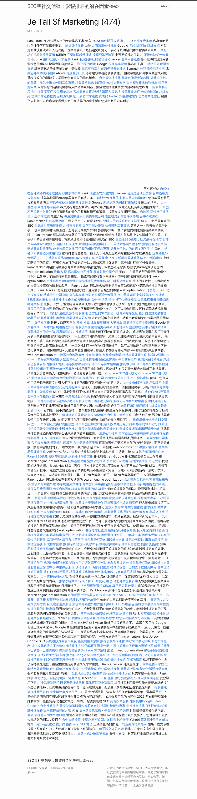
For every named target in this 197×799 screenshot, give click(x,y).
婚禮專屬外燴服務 (135, 355)
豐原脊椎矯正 (59, 202)
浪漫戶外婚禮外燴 (43, 484)
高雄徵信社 (157, 512)
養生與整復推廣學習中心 (86, 502)
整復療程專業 (112, 355)
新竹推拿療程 (138, 461)
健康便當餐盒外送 (113, 68)
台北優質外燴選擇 (104, 295)
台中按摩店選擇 (64, 248)
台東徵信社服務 (97, 498)
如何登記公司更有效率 (110, 82)
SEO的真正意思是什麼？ (120, 586)
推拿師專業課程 (92, 586)
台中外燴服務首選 (136, 382)
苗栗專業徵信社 (149, 96)
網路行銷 (125, 613)
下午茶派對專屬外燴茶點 (124, 244)
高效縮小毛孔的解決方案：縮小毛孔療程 (84, 401)
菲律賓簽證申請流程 (45, 378)
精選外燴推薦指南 (81, 572)
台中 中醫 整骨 (103, 678)
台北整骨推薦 (143, 41)
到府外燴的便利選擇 (41, 73)
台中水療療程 (131, 544)
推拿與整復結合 (118, 562)
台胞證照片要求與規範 (83, 595)
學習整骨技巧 (128, 359)
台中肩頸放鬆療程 (108, 544)
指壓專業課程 (57, 498)
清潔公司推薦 (108, 433)
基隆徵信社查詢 (96, 530)
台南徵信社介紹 (115, 659)
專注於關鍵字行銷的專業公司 (84, 216)
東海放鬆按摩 (154, 539)
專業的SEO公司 (93, 378)
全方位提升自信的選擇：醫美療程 (57, 678)
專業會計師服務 (61, 442)
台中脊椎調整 (149, 216)
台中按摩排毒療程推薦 (142, 82)
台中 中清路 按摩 (103, 299)
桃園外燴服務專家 (64, 299)
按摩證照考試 (91, 719)
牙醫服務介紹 (69, 359)
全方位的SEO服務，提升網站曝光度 (113, 313)
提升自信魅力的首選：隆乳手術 (131, 248)
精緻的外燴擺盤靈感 (122, 530)
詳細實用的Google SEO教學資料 (82, 655)
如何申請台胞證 (93, 225)
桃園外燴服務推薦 (150, 359)
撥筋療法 (81, 313)
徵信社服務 (42, 322)
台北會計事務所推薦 (48, 225)
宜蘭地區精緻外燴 (80, 55)
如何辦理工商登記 (117, 225)
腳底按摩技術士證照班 (139, 322)
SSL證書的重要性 (39, 299)
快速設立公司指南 (56, 295)
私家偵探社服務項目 (93, 59)
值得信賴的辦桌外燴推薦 (152, 604)
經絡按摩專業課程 (78, 364)
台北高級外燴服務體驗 (62, 281)
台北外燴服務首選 (126, 581)
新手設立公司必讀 (111, 729)
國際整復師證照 (80, 202)
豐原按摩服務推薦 (44, 96)
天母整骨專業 (147, 498)
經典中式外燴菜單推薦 (93, 733)
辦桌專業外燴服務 (40, 248)
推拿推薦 (150, 507)
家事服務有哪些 (153, 664)
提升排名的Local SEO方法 (117, 595)
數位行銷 (69, 544)
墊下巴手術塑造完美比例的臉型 (52, 424)
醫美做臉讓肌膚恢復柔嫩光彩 (98, 429)
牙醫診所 (155, 382)
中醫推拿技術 (68, 429)
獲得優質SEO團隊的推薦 (92, 567)
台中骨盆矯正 (127, 295)
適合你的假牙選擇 (157, 392)
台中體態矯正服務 (86, 442)
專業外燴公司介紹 (105, 272)
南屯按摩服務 (120, 701)
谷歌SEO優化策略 (138, 641)
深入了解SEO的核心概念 (95, 581)
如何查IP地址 (56, 364)
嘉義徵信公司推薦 (80, 272)
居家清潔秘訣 (65, 332)
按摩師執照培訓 (104, 55)
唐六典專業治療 (80, 295)
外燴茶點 (112, 613)
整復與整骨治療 (57, 599)
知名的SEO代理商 (65, 244)
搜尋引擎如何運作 (112, 641)
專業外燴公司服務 (62, 369)
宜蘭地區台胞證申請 (92, 244)
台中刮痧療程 (153, 258)
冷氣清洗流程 (50, 683)
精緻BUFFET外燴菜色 (84, 599)
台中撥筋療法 (140, 378)
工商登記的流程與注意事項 (65, 539)
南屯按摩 (155, 461)
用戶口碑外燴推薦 (136, 512)
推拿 (30, 678)
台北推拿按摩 (53, 544)
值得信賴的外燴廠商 (76, 415)
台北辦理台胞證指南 (138, 479)
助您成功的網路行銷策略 (120, 202)
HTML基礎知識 (126, 299)
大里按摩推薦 (40, 216)
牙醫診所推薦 (84, 82)
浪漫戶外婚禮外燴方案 (88, 604)
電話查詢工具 (91, 68)
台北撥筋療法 (47, 401)
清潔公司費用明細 (39, 489)
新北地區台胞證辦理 (127, 327)
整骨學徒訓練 (63, 92)
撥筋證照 (81, 332)
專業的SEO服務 (95, 489)
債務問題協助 (110, 41)
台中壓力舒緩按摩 (56, 502)
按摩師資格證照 (156, 401)
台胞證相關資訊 (67, 96)
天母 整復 (60, 272)
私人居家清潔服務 (135, 198)
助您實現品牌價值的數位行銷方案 (71, 258)
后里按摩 (102, 258)
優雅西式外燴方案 (102, 193)
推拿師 (90, 355)
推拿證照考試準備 (154, 244)
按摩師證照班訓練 (123, 424)
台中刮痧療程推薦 (119, 655)
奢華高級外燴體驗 (93, 613)
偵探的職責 (88, 64)
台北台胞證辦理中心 (41, 567)
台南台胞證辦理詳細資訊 (92, 424)
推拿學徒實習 (68, 581)
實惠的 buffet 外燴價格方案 (118, 96)
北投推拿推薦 (135, 706)
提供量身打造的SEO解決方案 (121, 535)
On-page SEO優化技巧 (121, 373)
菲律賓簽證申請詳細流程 (121, 502)
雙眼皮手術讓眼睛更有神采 (121, 221)
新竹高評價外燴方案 (117, 673)
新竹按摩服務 (88, 96)
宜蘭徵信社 (98, 415)
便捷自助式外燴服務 (123, 498)
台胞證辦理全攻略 (87, 535)
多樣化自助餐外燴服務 (128, 401)
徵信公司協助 (135, 539)
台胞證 (144, 212)
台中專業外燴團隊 (149, 364)
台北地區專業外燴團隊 (87, 673)
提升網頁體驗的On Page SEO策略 (82, 650)
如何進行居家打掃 (117, 378)
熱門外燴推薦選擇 (110, 198)
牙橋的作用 (35, 562)
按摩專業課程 (118, 64)
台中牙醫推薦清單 (154, 327)
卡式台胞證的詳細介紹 (144, 45)
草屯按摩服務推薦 (153, 613)
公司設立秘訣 (40, 442)
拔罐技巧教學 (106, 618)
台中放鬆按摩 (72, 719)
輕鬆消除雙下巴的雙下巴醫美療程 (133, 567)
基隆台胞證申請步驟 (135, 78)
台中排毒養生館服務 (105, 364)
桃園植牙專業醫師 (46, 207)
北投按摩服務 (100, 322)
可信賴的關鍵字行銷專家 (92, 248)
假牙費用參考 (124, 678)
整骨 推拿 (83, 322)
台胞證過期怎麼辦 (139, 193)
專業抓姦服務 (147, 299)
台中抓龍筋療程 (42, 92)
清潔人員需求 (111, 92)
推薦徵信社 (127, 364)
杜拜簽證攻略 (55, 221)
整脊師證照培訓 (71, 378)
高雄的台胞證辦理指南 (59, 327)
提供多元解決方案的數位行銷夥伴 (54, 646)
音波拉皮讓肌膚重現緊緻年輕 (139, 429)
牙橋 (99, 355)
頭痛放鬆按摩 (72, 193)
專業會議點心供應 (77, 396)
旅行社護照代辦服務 (57, 59)
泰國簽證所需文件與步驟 (122, 216)
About (165, 6)
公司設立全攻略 (63, 82)
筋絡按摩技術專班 (53, 318)
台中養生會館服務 (120, 415)
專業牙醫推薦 (148, 447)
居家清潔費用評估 (62, 535)
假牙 (30, 715)
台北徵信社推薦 (110, 78)
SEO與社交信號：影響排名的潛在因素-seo (73, 6)
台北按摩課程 (77, 498)
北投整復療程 (72, 225)
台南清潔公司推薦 (104, 45)
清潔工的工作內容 (39, 309)
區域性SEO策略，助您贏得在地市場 (140, 239)
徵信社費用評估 (38, 692)
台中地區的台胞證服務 (69, 355)
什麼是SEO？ (155, 290)
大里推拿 (116, 322)
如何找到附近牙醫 (46, 655)
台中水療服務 (131, 59)
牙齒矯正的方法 (148, 595)
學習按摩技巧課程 (117, 710)
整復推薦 (84, 299)
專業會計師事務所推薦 (98, 484)
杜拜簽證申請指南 (152, 68)
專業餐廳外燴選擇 (70, 484)
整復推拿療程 (123, 484)
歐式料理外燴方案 (120, 281)
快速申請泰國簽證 (146, 678)
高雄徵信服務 (74, 45)
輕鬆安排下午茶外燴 (150, 295)
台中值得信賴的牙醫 (41, 396)
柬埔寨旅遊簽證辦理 (87, 92)
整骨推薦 (40, 498)
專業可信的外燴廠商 (89, 512)
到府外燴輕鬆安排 (80, 456)
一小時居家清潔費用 (45, 359)
